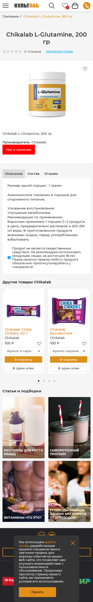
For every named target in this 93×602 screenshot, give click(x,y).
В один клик (23, 368)
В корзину (23, 359)
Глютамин (10, 16)
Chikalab (38, 142)
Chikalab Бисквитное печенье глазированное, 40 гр (67, 331)
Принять (37, 592)
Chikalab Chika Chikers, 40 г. (18, 331)
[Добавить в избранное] (39, 344)
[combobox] (23, 351)
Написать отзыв (59, 51)
